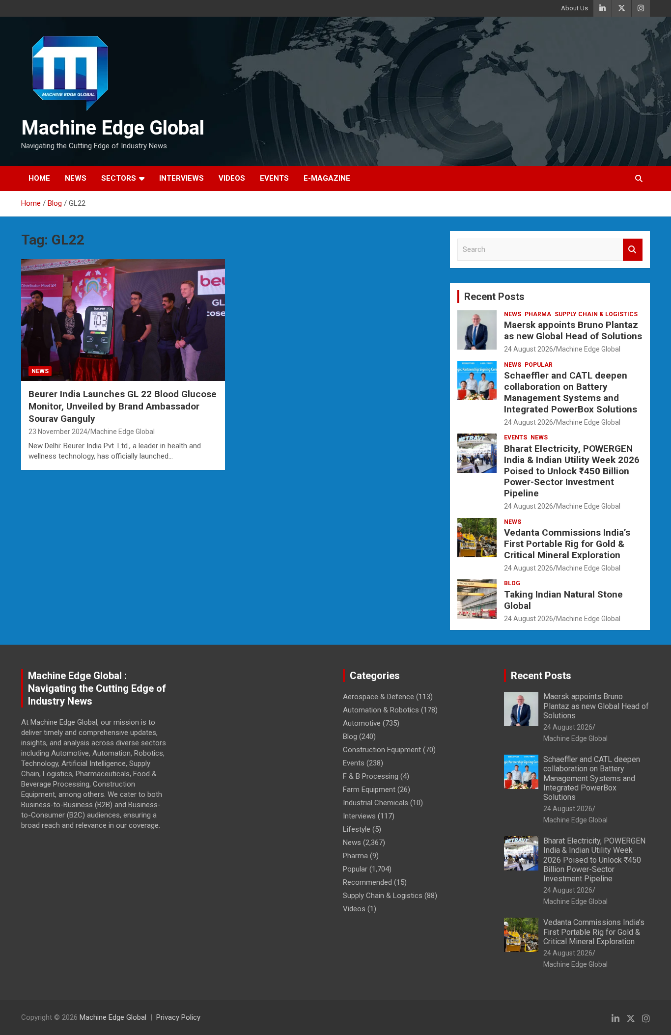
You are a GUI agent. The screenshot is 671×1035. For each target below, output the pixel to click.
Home (39, 178)
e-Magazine (327, 178)
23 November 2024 (57, 432)
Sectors (118, 178)
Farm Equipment (369, 789)
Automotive (362, 723)
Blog (512, 583)
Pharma (538, 314)
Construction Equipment (382, 749)
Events (274, 178)
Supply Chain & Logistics (596, 314)
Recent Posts (494, 296)
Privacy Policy (178, 1017)
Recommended (367, 882)
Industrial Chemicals (375, 802)
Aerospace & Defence (378, 696)
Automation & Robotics (381, 710)
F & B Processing (370, 776)
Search (633, 250)
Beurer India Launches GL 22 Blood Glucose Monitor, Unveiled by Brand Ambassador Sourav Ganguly (122, 406)
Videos (232, 178)
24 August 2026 (528, 349)
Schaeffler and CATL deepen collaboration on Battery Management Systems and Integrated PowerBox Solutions (570, 392)
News (75, 178)
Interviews (181, 178)
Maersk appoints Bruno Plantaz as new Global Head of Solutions (573, 330)
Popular (539, 364)
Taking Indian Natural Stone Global (563, 600)
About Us (574, 8)
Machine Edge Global (112, 127)
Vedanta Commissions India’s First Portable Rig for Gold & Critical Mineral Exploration (567, 544)
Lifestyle (356, 829)
